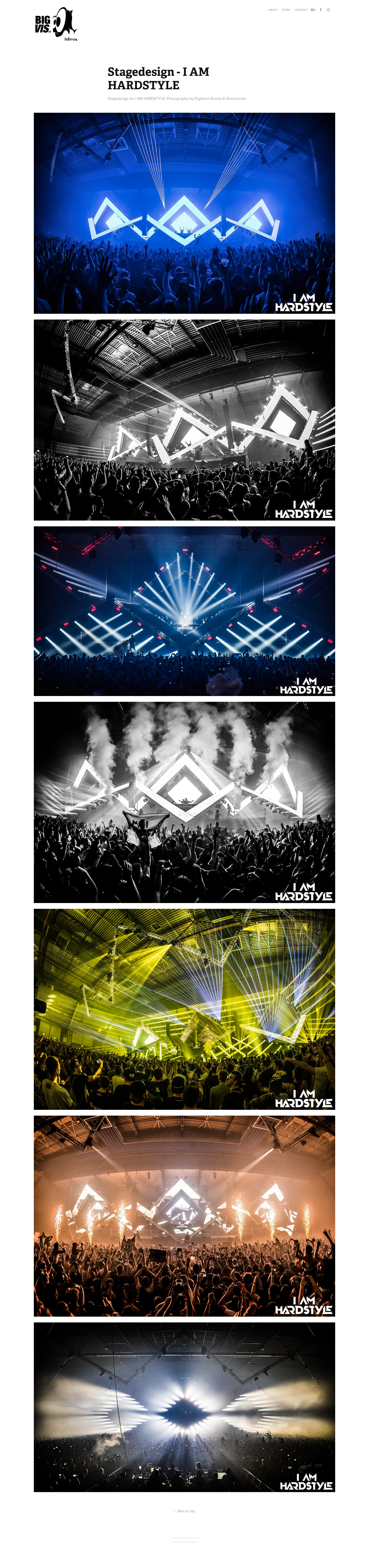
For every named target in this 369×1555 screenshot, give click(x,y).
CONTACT (301, 10)
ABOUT (273, 10)
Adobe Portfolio (191, 1538)
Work (286, 10)
